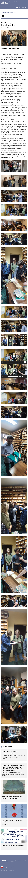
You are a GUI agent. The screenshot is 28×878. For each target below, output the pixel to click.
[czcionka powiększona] (18, 7)
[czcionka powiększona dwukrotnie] (20, 7)
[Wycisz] (22, 362)
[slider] (13, 376)
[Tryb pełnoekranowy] (25, 362)
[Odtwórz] (3, 362)
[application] (14, 356)
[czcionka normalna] (16, 7)
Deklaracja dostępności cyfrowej (7, 870)
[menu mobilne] (3, 16)
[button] (14, 356)
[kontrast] (23, 7)
